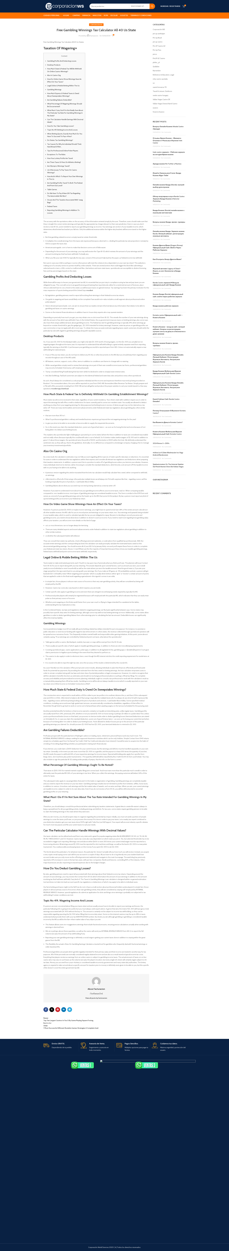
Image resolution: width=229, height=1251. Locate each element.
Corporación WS (96, 24)
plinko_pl (156, 62)
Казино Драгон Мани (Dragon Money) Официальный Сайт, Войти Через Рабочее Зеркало (168, 247)
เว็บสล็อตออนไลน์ (96, 994)
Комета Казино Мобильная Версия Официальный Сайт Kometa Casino (167, 433)
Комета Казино (158, 112)
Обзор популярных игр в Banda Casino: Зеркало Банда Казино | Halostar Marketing (169, 198)
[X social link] (51, 1009)
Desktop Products (53, 65)
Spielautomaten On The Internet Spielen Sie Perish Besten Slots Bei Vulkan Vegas (168, 465)
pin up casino (157, 42)
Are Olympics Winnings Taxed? (58, 166)
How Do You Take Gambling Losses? (60, 126)
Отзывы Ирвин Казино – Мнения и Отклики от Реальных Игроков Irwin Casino (167, 140)
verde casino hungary (160, 95)
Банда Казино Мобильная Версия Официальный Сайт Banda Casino (167, 372)
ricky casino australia (160, 79)
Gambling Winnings (54, 89)
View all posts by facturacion (96, 998)
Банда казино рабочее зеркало (166, 306)
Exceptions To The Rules (56, 154)
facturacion (94, 36)
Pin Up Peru (157, 50)
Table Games (52, 189)
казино (155, 108)
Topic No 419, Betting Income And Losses (62, 130)
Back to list (47, 1023)
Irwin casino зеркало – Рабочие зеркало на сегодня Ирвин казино (169, 153)
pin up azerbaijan (159, 34)
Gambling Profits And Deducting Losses (61, 61)
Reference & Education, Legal (163, 75)
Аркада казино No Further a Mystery (167, 164)
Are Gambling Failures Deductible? (59, 100)
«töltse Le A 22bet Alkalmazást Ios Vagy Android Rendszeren (168, 453)
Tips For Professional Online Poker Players (62, 151)
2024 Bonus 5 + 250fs (161, 443)
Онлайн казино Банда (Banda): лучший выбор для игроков (168, 186)
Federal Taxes (52, 206)
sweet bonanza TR (160, 87)
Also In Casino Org (54, 75)
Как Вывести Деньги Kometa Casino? (168, 422)
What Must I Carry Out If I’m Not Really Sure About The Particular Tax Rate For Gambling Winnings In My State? (65, 113)
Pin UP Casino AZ (159, 46)
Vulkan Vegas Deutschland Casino (165, 104)
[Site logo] (64, 6)
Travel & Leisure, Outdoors (162, 91)
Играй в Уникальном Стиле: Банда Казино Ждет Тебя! (167, 174)
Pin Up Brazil (157, 38)
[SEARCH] (152, 6)
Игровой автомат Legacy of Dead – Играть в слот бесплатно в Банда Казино (167, 270)
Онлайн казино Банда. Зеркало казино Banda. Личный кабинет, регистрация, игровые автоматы (169, 233)
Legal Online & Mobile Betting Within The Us (63, 86)
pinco (155, 54)
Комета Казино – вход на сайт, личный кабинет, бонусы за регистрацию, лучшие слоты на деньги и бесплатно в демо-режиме (169, 330)
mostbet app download (60, 389)
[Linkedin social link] (63, 1009)
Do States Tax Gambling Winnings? (60, 140)
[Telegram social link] (69, 1009)
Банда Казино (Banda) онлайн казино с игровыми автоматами (168, 211)
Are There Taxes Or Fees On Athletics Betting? (64, 162)
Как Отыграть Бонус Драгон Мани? (167, 259)
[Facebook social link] (45, 1009)
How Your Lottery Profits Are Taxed (60, 158)
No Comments (166, 132)
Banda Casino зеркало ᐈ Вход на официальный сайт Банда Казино (167, 284)
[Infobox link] (60, 1045)
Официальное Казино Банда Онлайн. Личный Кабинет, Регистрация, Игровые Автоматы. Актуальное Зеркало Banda (168, 358)
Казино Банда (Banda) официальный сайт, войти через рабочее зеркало (168, 295)
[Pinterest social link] (57, 1009)
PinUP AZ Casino (159, 58)
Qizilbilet (156, 67)
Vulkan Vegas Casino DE (161, 99)
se (154, 83)
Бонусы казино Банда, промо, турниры (169, 222)
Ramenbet (157, 71)
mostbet (89, 290)
